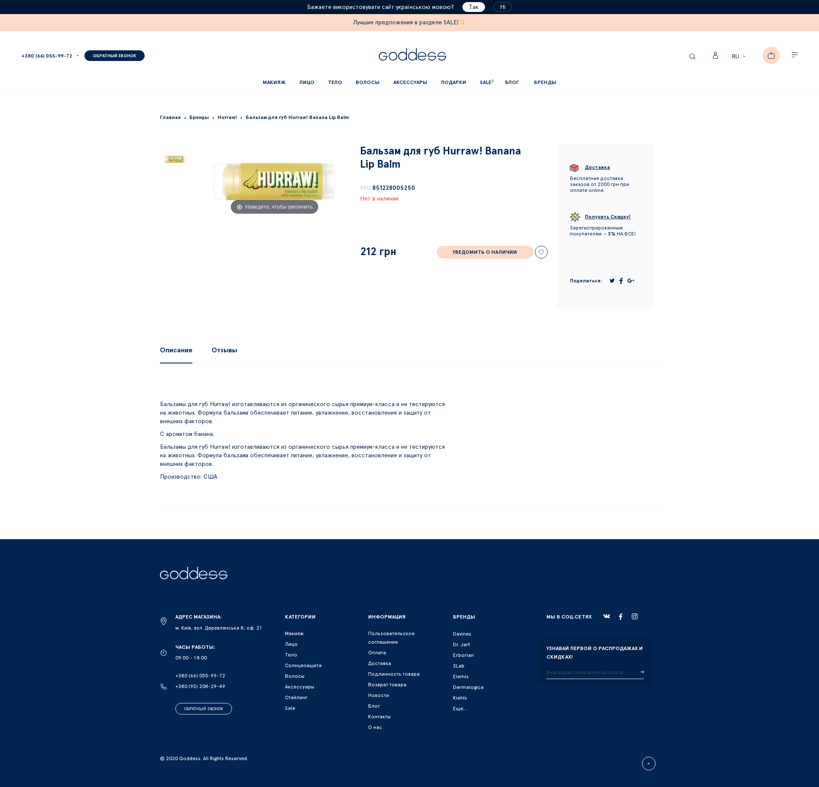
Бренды (545, 82)
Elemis (461, 676)
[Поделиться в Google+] (630, 281)
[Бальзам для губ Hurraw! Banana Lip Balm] (174, 159)
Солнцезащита (303, 665)
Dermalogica (468, 687)
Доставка (379, 663)
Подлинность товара (394, 674)
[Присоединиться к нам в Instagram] (634, 616)
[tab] (176, 350)
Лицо (291, 644)
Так (474, 7)
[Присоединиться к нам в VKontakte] (606, 616)
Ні (502, 7)
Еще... (460, 708)
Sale (290, 708)
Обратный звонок (203, 709)
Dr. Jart (461, 644)
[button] (740, 56)
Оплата (377, 652)
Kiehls (460, 697)
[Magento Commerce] (412, 55)
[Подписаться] (642, 672)
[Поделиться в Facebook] (621, 281)
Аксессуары (299, 686)
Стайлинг (296, 697)
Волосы (295, 676)
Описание (176, 350)
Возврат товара (387, 684)
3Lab (459, 665)
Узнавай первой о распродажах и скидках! (594, 652)
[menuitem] (512, 82)
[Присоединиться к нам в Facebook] (620, 616)
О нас (375, 727)
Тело (291, 654)
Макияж (294, 633)
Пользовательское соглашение (391, 638)
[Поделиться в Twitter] (612, 281)
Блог (374, 706)
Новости (378, 695)
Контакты (379, 716)
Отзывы (224, 350)
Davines (462, 633)
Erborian (463, 655)
